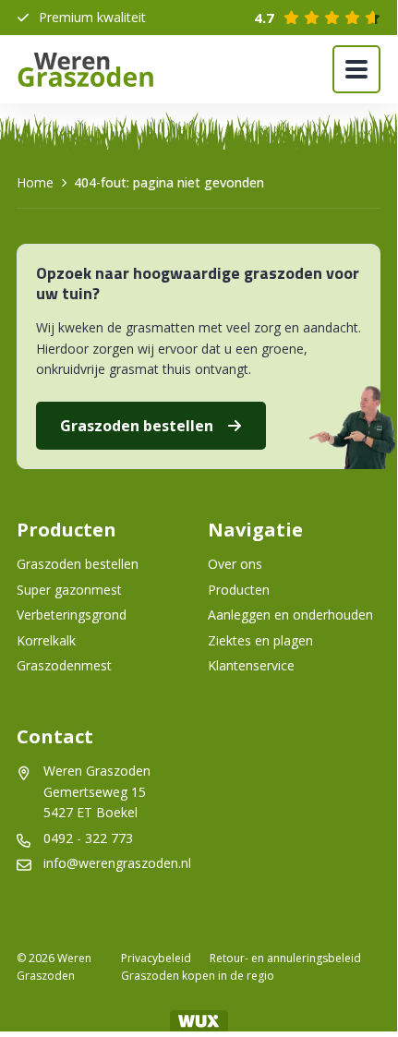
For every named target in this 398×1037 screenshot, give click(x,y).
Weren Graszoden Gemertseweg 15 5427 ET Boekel (98, 791)
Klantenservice (251, 665)
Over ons (235, 564)
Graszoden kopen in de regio (197, 975)
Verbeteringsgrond (72, 614)
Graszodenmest (64, 665)
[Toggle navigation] (356, 69)
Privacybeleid (156, 958)
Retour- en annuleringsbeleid (285, 958)
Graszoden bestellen (136, 426)
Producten (239, 589)
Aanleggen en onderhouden (290, 614)
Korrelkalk (46, 640)
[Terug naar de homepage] (86, 69)
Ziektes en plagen (260, 640)
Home (35, 182)
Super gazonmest (69, 589)
